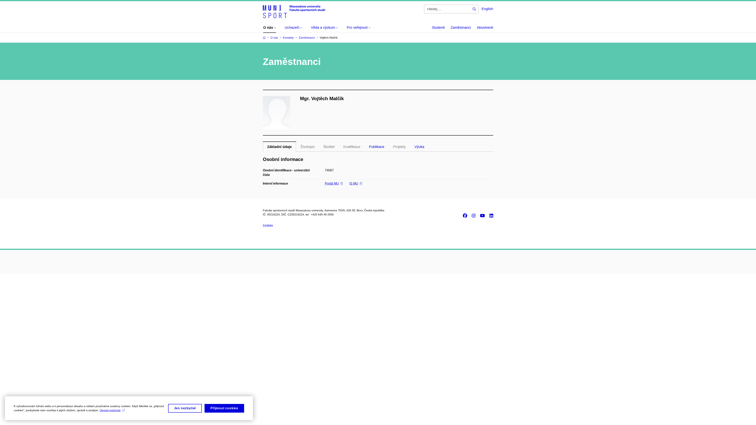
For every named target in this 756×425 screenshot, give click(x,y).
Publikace (376, 147)
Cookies (268, 225)
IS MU (353, 183)
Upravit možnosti (110, 410)
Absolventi (485, 28)
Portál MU (332, 183)
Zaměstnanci (461, 28)
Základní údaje (279, 147)
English (487, 9)
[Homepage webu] (294, 11)
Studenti (438, 28)
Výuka (419, 147)
